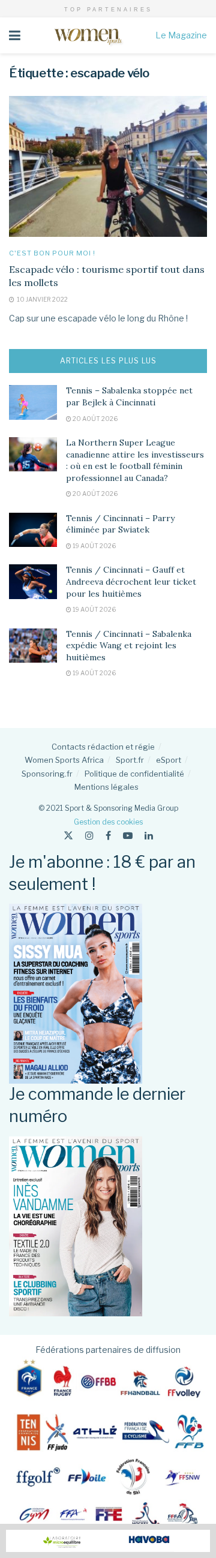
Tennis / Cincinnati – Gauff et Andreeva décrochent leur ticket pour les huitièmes (131, 581)
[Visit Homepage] (88, 35)
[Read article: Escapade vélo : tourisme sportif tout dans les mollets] (108, 166)
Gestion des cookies (108, 821)
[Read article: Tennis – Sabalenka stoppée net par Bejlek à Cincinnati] (33, 402)
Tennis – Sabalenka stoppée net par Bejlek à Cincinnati (129, 396)
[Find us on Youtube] (128, 836)
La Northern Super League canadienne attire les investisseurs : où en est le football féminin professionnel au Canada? (135, 460)
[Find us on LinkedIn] (149, 836)
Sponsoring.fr (47, 773)
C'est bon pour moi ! (52, 253)
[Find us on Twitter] (68, 836)
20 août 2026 (94, 418)
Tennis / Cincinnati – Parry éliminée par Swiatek (120, 524)
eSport (168, 760)
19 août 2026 (93, 545)
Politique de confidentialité (134, 773)
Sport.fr (130, 760)
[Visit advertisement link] (108, 1541)
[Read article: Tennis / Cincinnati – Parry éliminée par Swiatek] (33, 530)
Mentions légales (106, 787)
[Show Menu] (14, 35)
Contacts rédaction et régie (103, 746)
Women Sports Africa (64, 760)
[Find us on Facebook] (108, 836)
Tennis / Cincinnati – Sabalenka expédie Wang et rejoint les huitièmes (128, 645)
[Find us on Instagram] (89, 836)
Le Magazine (181, 35)
